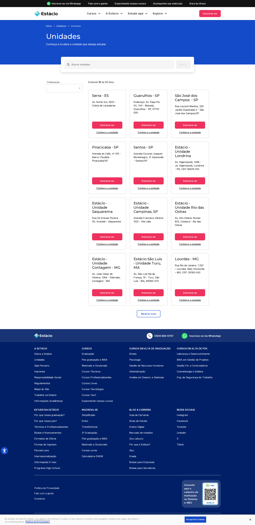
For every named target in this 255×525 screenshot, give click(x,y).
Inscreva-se (210, 13)
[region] (127, 520)
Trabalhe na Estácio (45, 395)
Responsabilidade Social (47, 377)
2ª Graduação (89, 432)
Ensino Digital (136, 426)
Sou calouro (136, 438)
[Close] (250, 519)
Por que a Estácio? (139, 444)
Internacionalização (45, 456)
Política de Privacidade (46, 488)
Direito (133, 353)
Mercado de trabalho (141, 432)
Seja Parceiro (41, 365)
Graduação (88, 353)
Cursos (91, 13)
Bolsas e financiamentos (47, 432)
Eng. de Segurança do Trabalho (194, 377)
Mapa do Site (41, 389)
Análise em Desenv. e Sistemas (146, 377)
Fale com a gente (44, 493)
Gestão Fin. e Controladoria (192, 365)
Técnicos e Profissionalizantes (51, 426)
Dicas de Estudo (138, 420)
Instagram (182, 415)
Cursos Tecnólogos (93, 389)
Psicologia (134, 359)
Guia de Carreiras (139, 415)
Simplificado (88, 415)
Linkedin (181, 432)
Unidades (39, 359)
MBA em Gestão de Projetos (193, 359)
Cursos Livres (89, 383)
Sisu (131, 450)
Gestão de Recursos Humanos (146, 365)
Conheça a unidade (107, 132)
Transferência (89, 426)
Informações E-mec (45, 462)
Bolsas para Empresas (141, 462)
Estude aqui (135, 13)
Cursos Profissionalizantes (96, 377)
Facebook (182, 420)
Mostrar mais (148, 313)
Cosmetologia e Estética (190, 371)
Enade (132, 456)
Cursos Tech (89, 395)
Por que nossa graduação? (49, 415)
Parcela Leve (41, 450)
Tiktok (180, 444)
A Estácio (112, 13)
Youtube (181, 426)
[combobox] (122, 64)
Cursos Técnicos (91, 371)
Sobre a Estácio (43, 353)
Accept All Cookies (195, 519)
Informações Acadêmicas (48, 400)
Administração (137, 371)
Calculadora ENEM (92, 456)
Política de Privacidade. (37, 522)
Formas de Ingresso (45, 444)
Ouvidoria (39, 498)
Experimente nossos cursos (97, 400)
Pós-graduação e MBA (94, 359)
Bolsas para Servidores (142, 468)
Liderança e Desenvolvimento (193, 353)
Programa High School (47, 468)
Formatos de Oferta (45, 438)
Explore (158, 13)
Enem (85, 420)
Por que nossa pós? (45, 420)
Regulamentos (42, 383)
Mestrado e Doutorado (94, 365)
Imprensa (39, 371)
